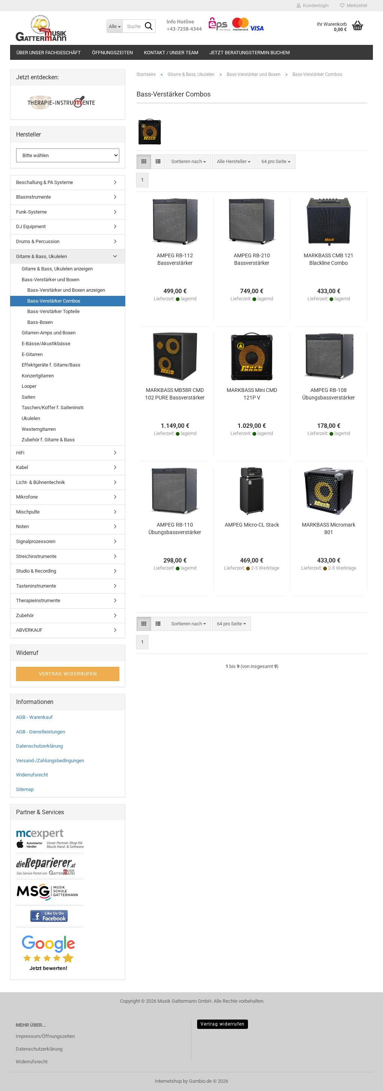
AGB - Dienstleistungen (40, 732)
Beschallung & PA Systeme (44, 182)
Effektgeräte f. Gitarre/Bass (51, 365)
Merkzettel (355, 5)
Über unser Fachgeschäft (48, 52)
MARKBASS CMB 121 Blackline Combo (328, 259)
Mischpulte (28, 512)
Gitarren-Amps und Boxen (49, 332)
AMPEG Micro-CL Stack (252, 525)
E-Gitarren (32, 354)
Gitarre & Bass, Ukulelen (41, 256)
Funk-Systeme (31, 212)
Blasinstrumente (33, 197)
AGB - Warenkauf (34, 717)
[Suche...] (148, 26)
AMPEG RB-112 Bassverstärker (175, 259)
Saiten (28, 397)
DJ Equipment (31, 226)
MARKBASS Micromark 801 (328, 528)
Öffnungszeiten (112, 52)
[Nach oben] (362, 1080)
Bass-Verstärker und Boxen (50, 279)
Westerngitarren (39, 429)
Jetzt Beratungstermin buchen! (249, 52)
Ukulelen (31, 418)
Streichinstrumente (36, 556)
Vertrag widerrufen (222, 1024)
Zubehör (25, 615)
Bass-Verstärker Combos (53, 301)
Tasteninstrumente (36, 586)
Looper (29, 386)
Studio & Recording (36, 571)
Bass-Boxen (40, 322)
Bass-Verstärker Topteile (53, 311)
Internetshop (168, 1081)
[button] (144, 161)
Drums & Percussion (37, 241)
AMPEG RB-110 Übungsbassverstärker (174, 528)
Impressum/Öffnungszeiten (45, 1036)
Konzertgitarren (38, 376)
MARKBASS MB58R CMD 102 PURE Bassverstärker (175, 394)
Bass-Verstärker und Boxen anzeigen (66, 290)
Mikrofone (27, 497)
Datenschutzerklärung (39, 746)
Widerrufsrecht (32, 775)
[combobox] (188, 161)
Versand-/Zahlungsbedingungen (50, 760)
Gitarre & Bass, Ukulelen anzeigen (57, 269)
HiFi (20, 453)
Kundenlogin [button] (315, 5)
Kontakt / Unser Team (171, 52)
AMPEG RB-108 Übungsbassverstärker (328, 394)
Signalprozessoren (35, 541)
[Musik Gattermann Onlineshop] (55, 28)
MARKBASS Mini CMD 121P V (252, 394)
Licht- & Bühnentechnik (40, 482)
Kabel (22, 467)
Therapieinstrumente (38, 600)
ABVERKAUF (29, 630)
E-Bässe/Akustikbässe (46, 343)
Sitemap (25, 789)
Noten (22, 526)
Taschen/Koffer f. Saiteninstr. (53, 407)
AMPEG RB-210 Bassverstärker (252, 259)
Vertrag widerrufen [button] (68, 674)
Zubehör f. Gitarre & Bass (48, 439)
